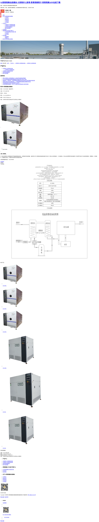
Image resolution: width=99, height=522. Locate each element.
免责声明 (6, 497)
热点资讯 (7, 34)
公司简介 (7, 17)
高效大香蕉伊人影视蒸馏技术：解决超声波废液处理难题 (14, 78)
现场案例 (7, 36)
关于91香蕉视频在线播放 (8, 16)
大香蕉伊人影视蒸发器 (31, 63)
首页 (4, 15)
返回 (1, 63)
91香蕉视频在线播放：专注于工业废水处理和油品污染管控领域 (15, 84)
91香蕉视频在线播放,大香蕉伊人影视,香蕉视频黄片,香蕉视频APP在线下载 (30, 2)
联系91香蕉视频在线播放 (8, 39)
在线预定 (2, 161)
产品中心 (4, 23)
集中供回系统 (8, 28)
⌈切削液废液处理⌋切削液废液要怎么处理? (11, 82)
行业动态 (7, 33)
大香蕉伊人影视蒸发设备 (10, 24)
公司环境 (7, 21)
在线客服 (4, 502)
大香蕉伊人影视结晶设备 (10, 25)
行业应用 (4, 29)
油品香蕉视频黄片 (8, 27)
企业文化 (7, 18)
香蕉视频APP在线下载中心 (8, 30)
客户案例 (4, 35)
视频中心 (7, 37)
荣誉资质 (7, 19)
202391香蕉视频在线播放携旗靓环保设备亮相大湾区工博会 (15, 79)
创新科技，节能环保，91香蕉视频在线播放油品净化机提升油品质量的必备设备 (19, 80)
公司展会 (7, 22)
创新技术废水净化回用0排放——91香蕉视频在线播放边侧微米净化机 (17, 81)
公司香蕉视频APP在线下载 (10, 31)
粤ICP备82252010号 (32, 494)
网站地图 (2, 497)
